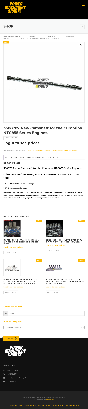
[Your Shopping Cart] (82, 27)
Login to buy (11, 138)
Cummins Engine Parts (59, 151)
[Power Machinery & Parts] (15, 7)
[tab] (11, 157)
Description (11, 157)
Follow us (9, 338)
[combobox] (44, 327)
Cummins (47, 151)
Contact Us (13, 405)
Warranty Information (73, 405)
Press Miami (50, 400)
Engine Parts (74, 151)
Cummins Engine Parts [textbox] (43, 327)
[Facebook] (15, 338)
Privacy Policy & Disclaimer (27, 405)
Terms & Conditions (58, 405)
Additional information (32, 157)
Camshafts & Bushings (34, 151)
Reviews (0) (53, 157)
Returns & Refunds (44, 405)
